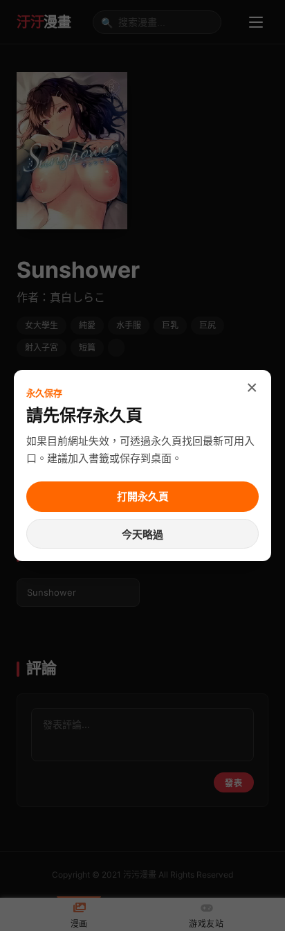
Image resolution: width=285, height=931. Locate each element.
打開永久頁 (143, 496)
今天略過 (142, 534)
